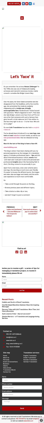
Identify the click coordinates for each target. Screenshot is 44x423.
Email (4, 283)
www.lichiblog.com (10, 147)
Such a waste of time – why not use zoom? (16, 314)
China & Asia (7, 368)
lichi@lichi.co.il (38, 419)
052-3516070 (20, 419)
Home (5, 355)
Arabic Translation (29, 357)
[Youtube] (26, 3)
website (16, 135)
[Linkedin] (30, 3)
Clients (5, 366)
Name (4, 276)
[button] (22, 18)
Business (6, 364)
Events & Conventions (10, 362)
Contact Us (7, 372)
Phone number (7, 384)
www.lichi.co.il (28, 421)
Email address (7, 391)
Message (5, 398)
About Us (6, 357)
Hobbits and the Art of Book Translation (15, 302)
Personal (6, 360)
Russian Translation (30, 360)
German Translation (30, 362)
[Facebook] (23, 3)
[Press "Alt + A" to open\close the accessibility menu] (41, 420)
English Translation (30, 355)
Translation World (9, 370)
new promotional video (12, 138)
